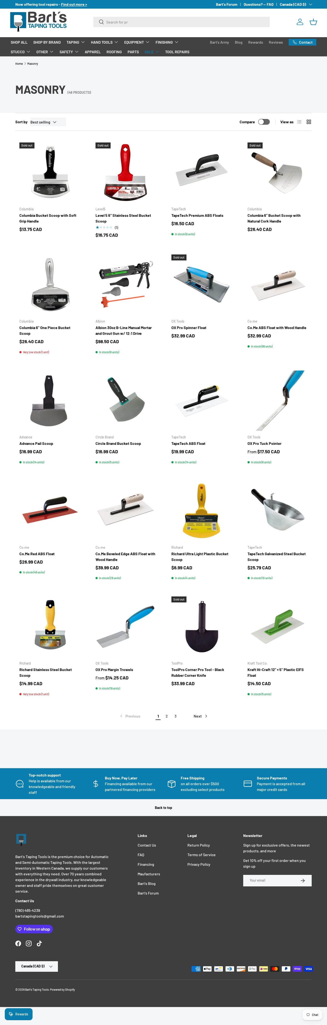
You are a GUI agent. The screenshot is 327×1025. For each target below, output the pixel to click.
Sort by (21, 121)
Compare (247, 121)
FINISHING (164, 42)
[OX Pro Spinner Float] (201, 284)
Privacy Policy (198, 864)
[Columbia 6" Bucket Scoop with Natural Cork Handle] (278, 172)
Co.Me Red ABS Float (37, 553)
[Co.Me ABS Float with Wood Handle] (278, 284)
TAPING (73, 42)
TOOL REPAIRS (177, 51)
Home (19, 63)
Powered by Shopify (62, 989)
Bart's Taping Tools (37, 989)
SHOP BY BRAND (47, 42)
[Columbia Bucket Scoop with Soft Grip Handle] (49, 172)
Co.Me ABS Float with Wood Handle (277, 327)
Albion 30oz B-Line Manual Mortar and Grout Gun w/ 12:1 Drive (124, 330)
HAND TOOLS (102, 42)
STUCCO (18, 51)
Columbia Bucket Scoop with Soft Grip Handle (47, 218)
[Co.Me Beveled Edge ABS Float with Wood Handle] (126, 511)
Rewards (255, 42)
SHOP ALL (19, 42)
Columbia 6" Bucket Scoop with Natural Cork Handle (274, 218)
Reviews (276, 42)
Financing (146, 864)
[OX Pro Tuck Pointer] (278, 401)
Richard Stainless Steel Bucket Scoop (45, 672)
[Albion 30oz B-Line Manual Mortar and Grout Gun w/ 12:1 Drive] (126, 284)
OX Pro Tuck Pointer (265, 443)
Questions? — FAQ (258, 4)
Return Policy (198, 845)
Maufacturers (149, 874)
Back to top (163, 808)
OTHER (42, 51)
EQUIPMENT (134, 42)
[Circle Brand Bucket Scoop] (126, 401)
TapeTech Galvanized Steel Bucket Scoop (277, 556)
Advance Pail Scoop (36, 443)
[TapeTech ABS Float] (201, 401)
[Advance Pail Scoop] (49, 401)
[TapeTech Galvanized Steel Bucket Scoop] (278, 511)
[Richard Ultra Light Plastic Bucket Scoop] (201, 511)
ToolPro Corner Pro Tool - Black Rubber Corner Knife (197, 672)
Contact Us (147, 845)
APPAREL (93, 51)
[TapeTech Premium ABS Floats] (201, 172)
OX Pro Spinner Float (188, 327)
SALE (149, 51)
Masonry (32, 63)
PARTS (133, 51)
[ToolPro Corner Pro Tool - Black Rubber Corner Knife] (201, 626)
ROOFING (114, 51)
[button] (313, 22)
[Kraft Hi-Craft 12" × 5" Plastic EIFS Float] (278, 626)
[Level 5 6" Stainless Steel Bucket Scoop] (126, 172)
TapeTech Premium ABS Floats (197, 215)
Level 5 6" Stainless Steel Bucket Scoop (123, 218)
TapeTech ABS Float (188, 443)
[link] (130, 716)
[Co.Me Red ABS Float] (49, 511)
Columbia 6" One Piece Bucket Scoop (44, 330)
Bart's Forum (226, 4)
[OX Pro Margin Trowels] (126, 626)
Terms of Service (201, 854)
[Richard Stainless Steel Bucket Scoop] (49, 626)
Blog (238, 42)
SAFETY (66, 51)
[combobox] (181, 22)
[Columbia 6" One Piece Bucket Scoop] (49, 284)
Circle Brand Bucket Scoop (118, 443)
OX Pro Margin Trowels (114, 669)
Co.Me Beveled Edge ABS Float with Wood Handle (125, 556)
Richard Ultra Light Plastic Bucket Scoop (199, 556)
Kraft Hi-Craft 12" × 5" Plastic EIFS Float (276, 672)
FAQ (141, 854)
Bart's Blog (147, 883)
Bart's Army (219, 42)
